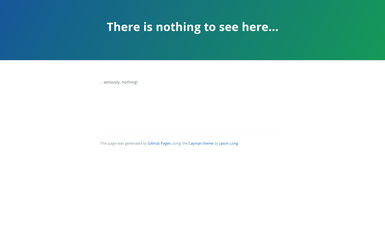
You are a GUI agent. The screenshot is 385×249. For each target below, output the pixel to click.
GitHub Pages (159, 143)
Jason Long (228, 143)
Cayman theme (200, 143)
